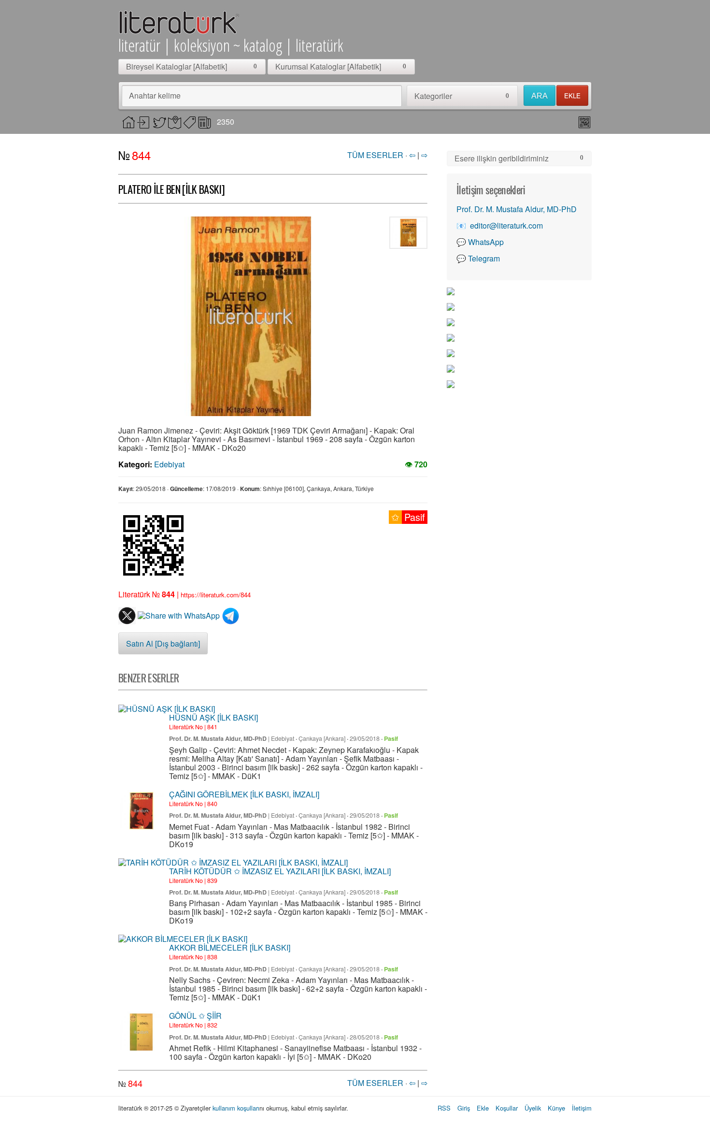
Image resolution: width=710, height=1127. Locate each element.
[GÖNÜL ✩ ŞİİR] (141, 1032)
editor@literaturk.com (506, 225)
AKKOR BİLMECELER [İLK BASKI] (229, 947)
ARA (539, 96)
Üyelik (533, 1108)
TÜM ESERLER (375, 154)
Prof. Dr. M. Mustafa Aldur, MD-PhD (218, 738)
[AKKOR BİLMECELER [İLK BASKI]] (182, 939)
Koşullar (507, 1108)
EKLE (572, 95)
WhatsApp (486, 241)
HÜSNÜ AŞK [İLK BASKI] (213, 717)
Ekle (483, 1108)
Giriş (463, 1108)
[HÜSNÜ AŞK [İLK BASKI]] (166, 709)
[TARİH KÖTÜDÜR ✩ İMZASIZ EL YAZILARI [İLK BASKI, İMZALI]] (233, 862)
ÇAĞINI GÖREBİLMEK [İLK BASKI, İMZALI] (244, 794)
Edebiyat (169, 464)
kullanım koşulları (236, 1108)
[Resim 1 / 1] (251, 316)
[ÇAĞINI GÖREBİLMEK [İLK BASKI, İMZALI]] (141, 810)
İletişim (582, 1108)
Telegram (484, 258)
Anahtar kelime (155, 95)
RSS (444, 1108)
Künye (556, 1108)
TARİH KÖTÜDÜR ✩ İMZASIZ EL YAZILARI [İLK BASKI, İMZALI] (280, 871)
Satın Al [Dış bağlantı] (163, 643)
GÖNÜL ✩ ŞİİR (195, 1015)
